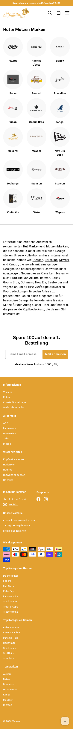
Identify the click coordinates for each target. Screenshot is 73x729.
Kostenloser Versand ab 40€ (19, 520)
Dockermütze (11, 575)
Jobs (6, 438)
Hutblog (7, 469)
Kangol (13, 264)
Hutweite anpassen (14, 475)
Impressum (9, 428)
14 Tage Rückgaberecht (16, 525)
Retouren (8, 397)
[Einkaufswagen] (58, 12)
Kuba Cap (8, 591)
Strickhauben (10, 601)
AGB (5, 423)
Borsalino (51, 260)
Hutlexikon (9, 464)
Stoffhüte (8, 653)
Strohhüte (8, 658)
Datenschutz (10, 433)
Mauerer (7, 699)
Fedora (7, 580)
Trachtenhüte (10, 611)
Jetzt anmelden (55, 354)
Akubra (7, 674)
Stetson (38, 260)
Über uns (8, 480)
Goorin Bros (11, 282)
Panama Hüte (10, 596)
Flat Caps (8, 586)
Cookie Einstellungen (15, 402)
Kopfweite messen (14, 459)
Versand (8, 392)
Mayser (64, 260)
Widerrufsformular (13, 407)
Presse (7, 443)
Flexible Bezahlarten (14, 530)
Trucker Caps (10, 606)
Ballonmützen (11, 627)
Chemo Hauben (12, 632)
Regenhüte (9, 642)
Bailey (6, 679)
